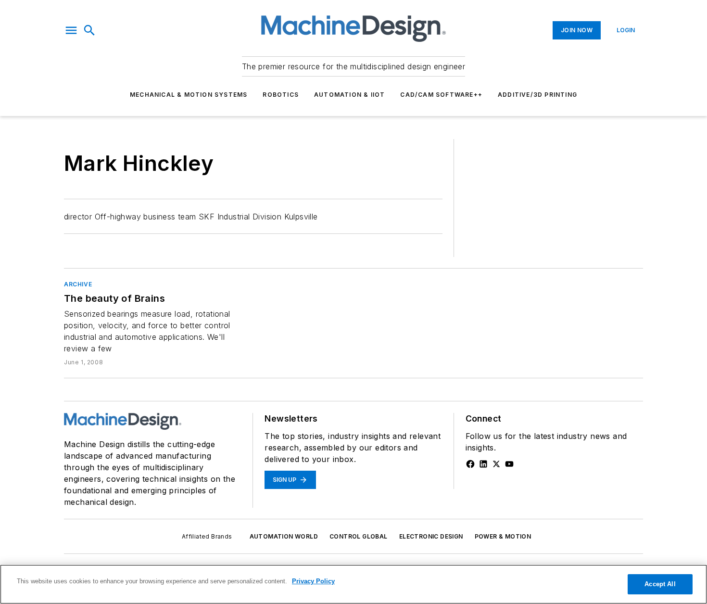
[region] (353, 584)
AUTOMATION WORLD (284, 536)
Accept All (659, 584)
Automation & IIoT (349, 94)
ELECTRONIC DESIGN (431, 536)
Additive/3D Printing (537, 94)
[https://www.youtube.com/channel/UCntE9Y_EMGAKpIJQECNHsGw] (509, 464)
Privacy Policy (313, 581)
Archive (78, 284)
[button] (71, 30)
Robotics (281, 94)
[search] (89, 30)
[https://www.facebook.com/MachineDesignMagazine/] (470, 464)
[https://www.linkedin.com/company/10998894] (483, 464)
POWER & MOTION (503, 536)
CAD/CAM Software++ (441, 94)
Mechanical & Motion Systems (188, 94)
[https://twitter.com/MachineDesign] (496, 464)
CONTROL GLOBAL (358, 536)
